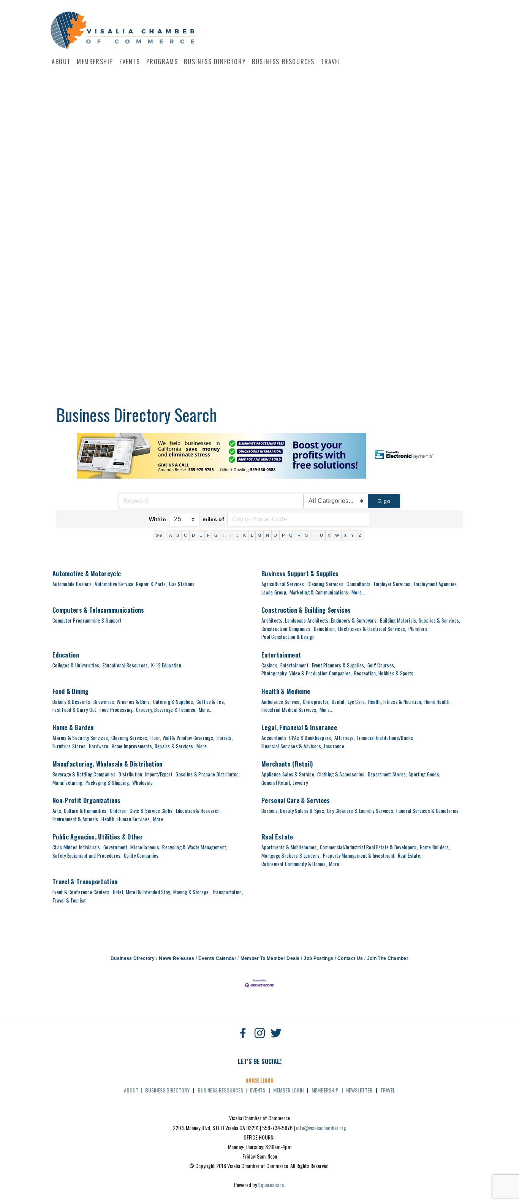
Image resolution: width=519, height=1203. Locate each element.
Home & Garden (72, 727)
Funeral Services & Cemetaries (427, 810)
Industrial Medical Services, (289, 709)
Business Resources (283, 61)
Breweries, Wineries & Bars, (122, 701)
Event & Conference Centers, (81, 892)
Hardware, (99, 746)
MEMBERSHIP (325, 1090)
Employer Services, (393, 584)
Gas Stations (182, 584)
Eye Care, (357, 701)
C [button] (185, 535)
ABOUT (131, 1090)
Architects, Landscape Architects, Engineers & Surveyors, (319, 620)
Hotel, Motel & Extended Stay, (142, 892)
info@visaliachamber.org (321, 1128)
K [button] (244, 535)
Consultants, (359, 584)
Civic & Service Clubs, (152, 810)
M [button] (259, 535)
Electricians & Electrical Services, (372, 628)
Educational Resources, (126, 665)
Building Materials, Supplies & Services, (420, 620)
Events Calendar (217, 958)
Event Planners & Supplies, (339, 665)
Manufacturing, (68, 782)
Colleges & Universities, (76, 665)
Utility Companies (141, 855)
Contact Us (350, 958)
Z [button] (360, 535)
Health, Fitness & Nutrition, (395, 701)
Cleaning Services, (326, 584)
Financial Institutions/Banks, (386, 737)
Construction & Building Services (306, 610)
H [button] (224, 535)
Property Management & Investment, (359, 855)
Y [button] (352, 535)
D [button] (193, 535)
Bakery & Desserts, (72, 701)
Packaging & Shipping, (107, 782)
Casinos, (269, 665)
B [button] (177, 535)
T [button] (314, 535)
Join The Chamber (387, 958)
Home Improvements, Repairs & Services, (153, 746)
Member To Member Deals (270, 958)
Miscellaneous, (145, 847)
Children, (119, 810)
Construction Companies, (286, 628)
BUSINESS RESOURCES (220, 1090)
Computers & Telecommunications (98, 610)
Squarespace (271, 1185)
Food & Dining (70, 691)
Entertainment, (295, 665)
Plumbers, (418, 628)
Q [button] (291, 535)
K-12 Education (166, 665)
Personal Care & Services (295, 800)
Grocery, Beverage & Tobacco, (166, 709)
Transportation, (227, 892)
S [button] (306, 535)
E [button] (200, 535)
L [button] (252, 535)
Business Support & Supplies (300, 573)
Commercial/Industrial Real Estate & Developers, (369, 847)
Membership (95, 61)
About (61, 61)
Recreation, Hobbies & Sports (384, 673)
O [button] (275, 535)
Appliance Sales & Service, (288, 774)
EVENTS (257, 1090)
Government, (115, 847)
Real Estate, (409, 855)
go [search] (387, 501)
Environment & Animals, (76, 819)
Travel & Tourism (69, 900)
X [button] (345, 535)
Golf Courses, (381, 665)
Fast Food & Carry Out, (75, 709)
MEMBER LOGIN (288, 1090)
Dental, (339, 701)
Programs (162, 61)
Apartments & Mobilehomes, (289, 847)
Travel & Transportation (84, 881)
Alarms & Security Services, (80, 737)
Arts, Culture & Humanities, (80, 810)
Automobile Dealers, (72, 584)
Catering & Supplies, (173, 701)
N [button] (267, 535)
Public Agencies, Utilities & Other (97, 836)
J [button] (237, 535)
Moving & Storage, (191, 892)
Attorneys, (344, 737)
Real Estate (277, 836)
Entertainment (281, 654)
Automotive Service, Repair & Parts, (131, 584)
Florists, (225, 737)
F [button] (208, 535)
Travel (331, 61)
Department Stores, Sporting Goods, (404, 774)
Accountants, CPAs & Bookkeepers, (296, 737)
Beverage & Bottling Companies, (84, 774)
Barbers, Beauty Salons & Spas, (293, 810)
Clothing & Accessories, (341, 774)
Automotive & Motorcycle (86, 573)
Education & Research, (198, 810)
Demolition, (325, 628)
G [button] (216, 535)
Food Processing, (117, 709)
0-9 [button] (159, 535)
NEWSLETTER (359, 1090)
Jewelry (300, 782)
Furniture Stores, (69, 746)
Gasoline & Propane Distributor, (207, 774)
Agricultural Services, (283, 584)
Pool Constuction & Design (288, 636)
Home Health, (437, 701)
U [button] (321, 535)
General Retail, (276, 782)
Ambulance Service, (281, 701)
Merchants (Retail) (287, 763)
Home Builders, (435, 847)
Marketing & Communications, (320, 592)
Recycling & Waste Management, (194, 847)
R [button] (299, 535)
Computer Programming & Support (87, 620)
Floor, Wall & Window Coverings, (182, 737)
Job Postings (318, 958)
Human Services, (134, 819)
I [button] (230, 535)
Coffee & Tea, (210, 701)
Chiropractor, (316, 701)
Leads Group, (274, 592)
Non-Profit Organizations (86, 800)
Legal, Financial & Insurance (299, 727)
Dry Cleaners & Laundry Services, (360, 810)
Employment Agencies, (436, 584)
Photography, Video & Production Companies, (306, 673)
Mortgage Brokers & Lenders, (291, 855)
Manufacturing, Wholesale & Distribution (107, 763)
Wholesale (142, 782)
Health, (108, 819)
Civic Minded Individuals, (76, 847)
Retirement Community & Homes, (294, 864)
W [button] (337, 535)
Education (65, 654)
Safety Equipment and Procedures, (87, 855)
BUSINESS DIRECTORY (167, 1090)
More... (358, 592)
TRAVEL (387, 1090)
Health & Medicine (285, 691)
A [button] (170, 535)
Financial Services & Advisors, (291, 746)
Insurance (334, 746)
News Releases (176, 958)
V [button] (329, 535)
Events (129, 61)
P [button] (283, 535)
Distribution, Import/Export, (146, 774)
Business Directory (215, 61)
